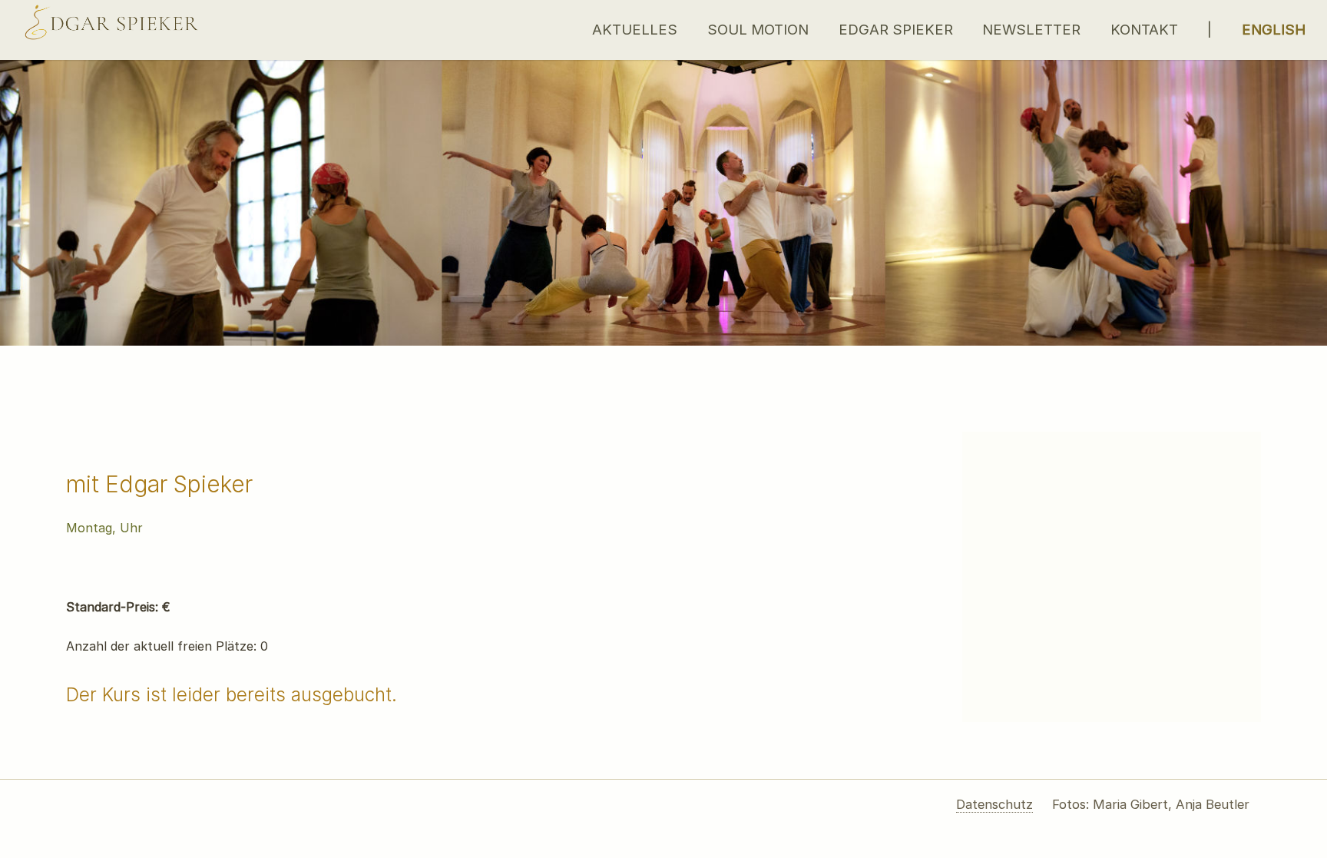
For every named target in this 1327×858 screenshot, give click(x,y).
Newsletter (1031, 29)
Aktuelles (634, 29)
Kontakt (1144, 29)
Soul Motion (758, 29)
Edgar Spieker (896, 29)
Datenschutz (994, 804)
